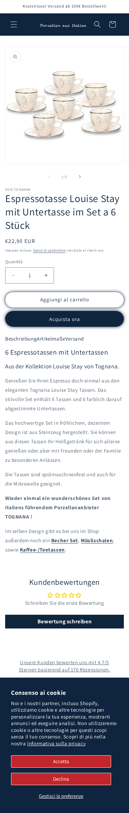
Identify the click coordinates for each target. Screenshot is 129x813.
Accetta (61, 761)
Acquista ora (64, 319)
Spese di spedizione (49, 250)
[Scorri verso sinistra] (49, 176)
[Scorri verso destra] (79, 176)
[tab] (21, 338)
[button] (13, 24)
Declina (61, 779)
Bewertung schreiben (64, 621)
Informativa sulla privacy (56, 743)
